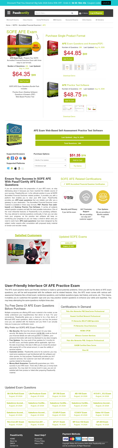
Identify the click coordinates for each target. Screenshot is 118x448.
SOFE (15, 25)
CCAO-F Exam (80, 413)
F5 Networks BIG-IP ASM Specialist (85, 321)
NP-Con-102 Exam (81, 423)
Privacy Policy (40, 441)
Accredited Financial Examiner (30, 25)
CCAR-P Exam (59, 413)
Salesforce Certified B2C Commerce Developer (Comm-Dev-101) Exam (59, 404)
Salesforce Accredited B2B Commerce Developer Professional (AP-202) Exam (38, 413)
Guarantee (38, 438)
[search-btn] (72, 13)
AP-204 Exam (102, 423)
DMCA (12, 443)
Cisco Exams (27, 20)
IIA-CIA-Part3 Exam (15, 394)
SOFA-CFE (68, 244)
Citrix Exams (86, 20)
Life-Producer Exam (37, 394)
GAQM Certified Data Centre (85, 345)
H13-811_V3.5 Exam (102, 394)
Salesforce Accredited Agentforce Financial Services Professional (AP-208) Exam (16, 404)
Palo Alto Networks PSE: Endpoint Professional (85, 340)
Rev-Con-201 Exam (15, 423)
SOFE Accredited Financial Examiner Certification (85, 184)
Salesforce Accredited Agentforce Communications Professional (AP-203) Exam (103, 404)
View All (85, 350)
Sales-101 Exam (102, 413)
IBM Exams (57, 20)
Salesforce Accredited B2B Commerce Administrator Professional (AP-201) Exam (16, 413)
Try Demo (78, 166)
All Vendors (100, 20)
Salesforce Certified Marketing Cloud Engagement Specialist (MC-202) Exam (38, 404)
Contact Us (14, 445)
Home (8, 25)
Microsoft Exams (13, 20)
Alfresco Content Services (85, 335)
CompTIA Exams (43, 20)
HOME (12, 438)
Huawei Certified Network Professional (85, 316)
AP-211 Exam (59, 423)
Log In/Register (96, 13)
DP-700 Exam (59, 394)
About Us (13, 441)
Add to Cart (77, 160)
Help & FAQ (39, 443)
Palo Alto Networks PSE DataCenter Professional (85, 311)
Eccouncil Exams (72, 20)
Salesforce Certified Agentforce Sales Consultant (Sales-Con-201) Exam (81, 404)
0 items (85, 13)
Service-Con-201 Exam (38, 423)
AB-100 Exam (80, 394)
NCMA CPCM (85, 330)
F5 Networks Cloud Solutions (85, 326)
